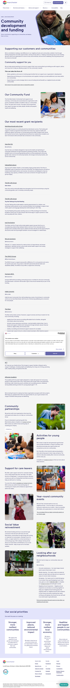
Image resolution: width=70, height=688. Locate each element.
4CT (6, 362)
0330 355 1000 (53, 582)
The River (8, 309)
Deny (15, 353)
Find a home (6, 8)
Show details (59, 349)
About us (45, 8)
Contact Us (38, 671)
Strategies (37, 676)
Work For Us (38, 666)
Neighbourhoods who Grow (14, 126)
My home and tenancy (18, 8)
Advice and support (34, 8)
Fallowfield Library (10, 165)
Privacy (58, 666)
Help (61, 8)
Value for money (39, 668)
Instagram (48, 673)
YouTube (48, 668)
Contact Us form (26, 422)
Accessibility (55, 8)
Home (2, 16)
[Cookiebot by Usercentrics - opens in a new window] (59, 333)
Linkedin (48, 671)
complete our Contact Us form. (24, 483)
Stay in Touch (38, 673)
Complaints (59, 668)
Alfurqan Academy (11, 377)
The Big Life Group (11, 183)
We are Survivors (10, 239)
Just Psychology (10, 223)
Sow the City (9, 144)
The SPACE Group (10, 256)
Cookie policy (60, 675)
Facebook (48, 663)
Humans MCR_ (9, 274)
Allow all (55, 353)
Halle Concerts (9, 291)
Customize (34, 353)
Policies (58, 663)
